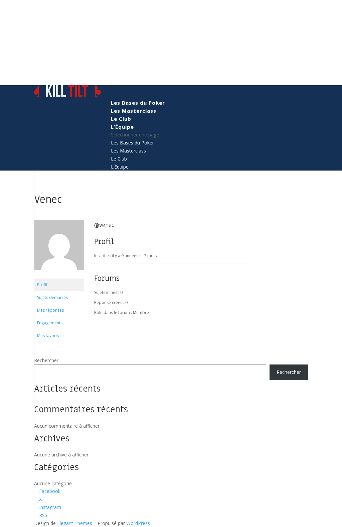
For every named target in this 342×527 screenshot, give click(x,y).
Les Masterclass (133, 110)
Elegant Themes (74, 523)
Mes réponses (50, 310)
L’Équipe (122, 126)
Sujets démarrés (52, 297)
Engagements (49, 323)
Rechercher (46, 360)
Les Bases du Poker (138, 102)
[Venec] (59, 275)
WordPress (138, 523)
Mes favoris (48, 335)
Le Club (121, 118)
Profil (42, 285)
